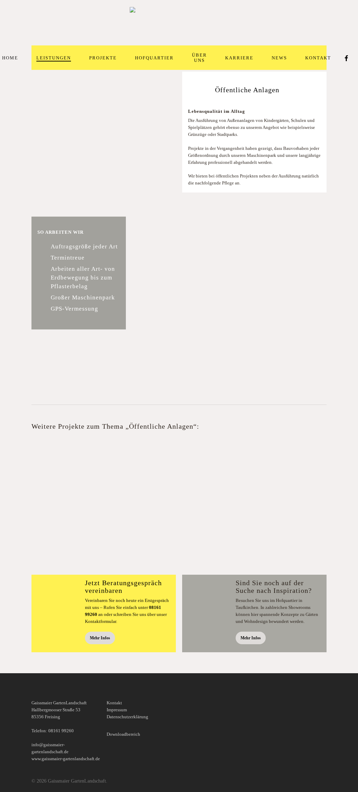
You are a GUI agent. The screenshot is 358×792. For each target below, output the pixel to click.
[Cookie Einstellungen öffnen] (15, 783)
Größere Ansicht (134, 459)
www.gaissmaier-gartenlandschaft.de (65, 758)
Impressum (117, 709)
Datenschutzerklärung (127, 716)
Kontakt (114, 702)
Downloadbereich (123, 734)
